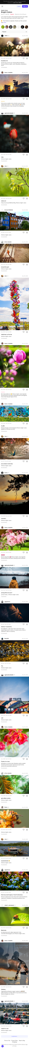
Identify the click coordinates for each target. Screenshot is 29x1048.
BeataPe (5, 641)
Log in (18, 6)
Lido (4, 168)
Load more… (15, 1036)
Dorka (4, 475)
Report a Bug (22, 1040)
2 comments (4, 67)
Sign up (25, 6)
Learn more (15, 2)
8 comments (4, 467)
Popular (4, 31)
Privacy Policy (14, 1040)
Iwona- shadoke (6, 75)
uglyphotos (5, 604)
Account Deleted (7, 212)
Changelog (14, 1042)
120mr (4, 38)
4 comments (4, 900)
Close (20, 2)
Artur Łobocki (6, 244)
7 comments (4, 108)
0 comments (4, 161)
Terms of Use (7, 1040)
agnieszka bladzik (7, 115)
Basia (4, 810)
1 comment (3, 596)
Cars (5, 22)
